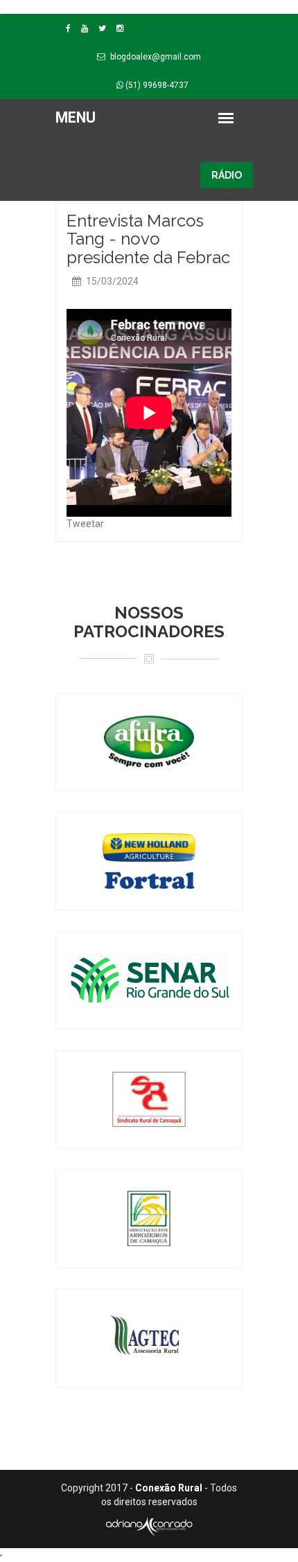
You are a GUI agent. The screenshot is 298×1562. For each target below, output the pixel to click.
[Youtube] (84, 28)
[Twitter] (102, 28)
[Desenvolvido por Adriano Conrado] (149, 1526)
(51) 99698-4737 (156, 85)
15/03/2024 (111, 281)
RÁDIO (226, 175)
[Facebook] (68, 28)
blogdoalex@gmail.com (155, 57)
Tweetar (85, 523)
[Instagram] (119, 28)
